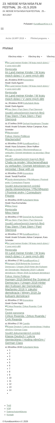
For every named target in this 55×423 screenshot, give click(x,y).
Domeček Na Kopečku (33, 217)
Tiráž (9, 405)
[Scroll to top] (49, 417)
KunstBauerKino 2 (31, 260)
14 (10, 390)
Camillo (26, 323)
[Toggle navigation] (2, 29)
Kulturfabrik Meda (31, 103)
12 (10, 384)
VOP (9, 409)
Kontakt (10, 415)
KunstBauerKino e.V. (43, 24)
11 (10, 381)
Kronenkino (28, 80)
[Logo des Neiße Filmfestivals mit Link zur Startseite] (27, 19)
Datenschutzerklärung (17, 412)
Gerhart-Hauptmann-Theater (35, 123)
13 (10, 387)
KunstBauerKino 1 (31, 143)
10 (10, 378)
